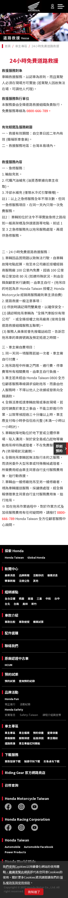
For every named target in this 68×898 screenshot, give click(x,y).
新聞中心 (11, 569)
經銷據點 (11, 592)
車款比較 (10, 621)
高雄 (30, 598)
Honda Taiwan (14, 557)
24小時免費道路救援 (45, 46)
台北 (7, 603)
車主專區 (21, 46)
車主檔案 (24, 732)
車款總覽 (24, 621)
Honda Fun (12, 698)
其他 (35, 580)
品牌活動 (11, 692)
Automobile (12, 846)
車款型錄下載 (13, 761)
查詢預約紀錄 (27, 680)
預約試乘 (11, 674)
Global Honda (36, 557)
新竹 (34, 603)
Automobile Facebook (38, 846)
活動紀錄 (25, 704)
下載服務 (11, 755)
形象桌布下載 (52, 761)
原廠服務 (10, 738)
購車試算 (38, 621)
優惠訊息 (52, 575)
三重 (39, 598)
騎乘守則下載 (32, 761)
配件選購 (11, 633)
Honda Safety (14, 709)
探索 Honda (14, 551)
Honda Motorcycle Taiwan (27, 798)
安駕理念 (10, 714)
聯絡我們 (11, 646)
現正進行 (10, 704)
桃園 (21, 598)
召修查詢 (11, 785)
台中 (57, 598)
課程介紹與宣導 (51, 714)
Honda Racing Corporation (27, 819)
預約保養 (38, 732)
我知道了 (34, 891)
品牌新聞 (24, 575)
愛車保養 (52, 732)
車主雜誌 (52, 738)
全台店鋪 (10, 598)
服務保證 (24, 738)
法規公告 (24, 580)
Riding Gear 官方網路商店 (25, 773)
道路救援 (10, 743)
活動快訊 (38, 575)
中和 (48, 598)
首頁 (8, 46)
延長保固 (38, 738)
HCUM (8, 664)
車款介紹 (11, 615)
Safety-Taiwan (29, 714)
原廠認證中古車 (17, 658)
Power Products (15, 852)
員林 (25, 603)
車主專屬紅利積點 (29, 743)
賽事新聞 (10, 580)
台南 (16, 603)
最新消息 (10, 575)
